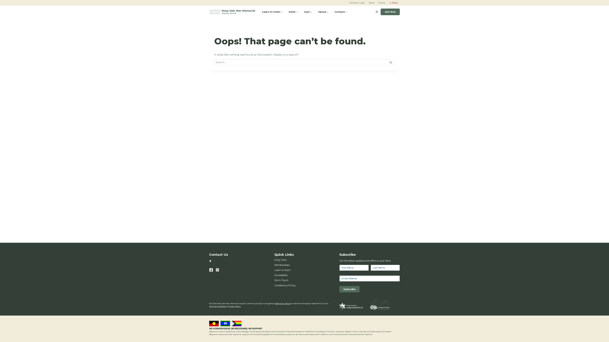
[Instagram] (219, 270)
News (371, 2)
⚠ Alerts (394, 2)
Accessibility (281, 275)
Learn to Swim (282, 270)
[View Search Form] (377, 12)
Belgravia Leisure (283, 303)
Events (382, 2)
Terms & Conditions (218, 306)
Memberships (282, 265)
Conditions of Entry (285, 285)
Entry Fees (280, 260)
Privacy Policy (234, 306)
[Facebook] (212, 270)
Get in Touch (281, 280)
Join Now (390, 11)
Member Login (357, 2)
